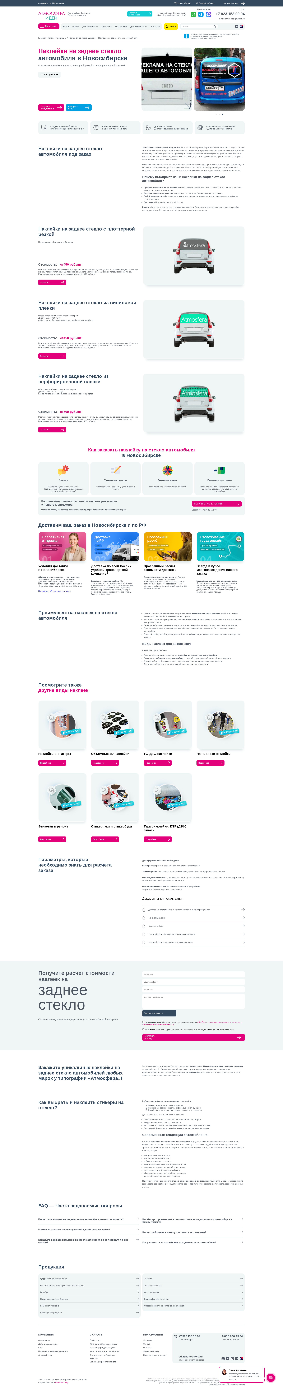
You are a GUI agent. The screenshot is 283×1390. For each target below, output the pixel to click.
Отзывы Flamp (45, 1355)
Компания (46, 1334)
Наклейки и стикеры (54, 754)
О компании (44, 1340)
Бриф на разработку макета (103, 1362)
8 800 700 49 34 (232, 1336)
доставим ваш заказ (163, 129)
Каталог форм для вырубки (103, 1347)
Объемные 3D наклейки (110, 754)
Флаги (66, 26)
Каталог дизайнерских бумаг (103, 1344)
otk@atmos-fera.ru (191, 1356)
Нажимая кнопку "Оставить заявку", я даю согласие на (192, 1023)
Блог (40, 1347)
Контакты (156, 26)
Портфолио (121, 26)
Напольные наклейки (213, 754)
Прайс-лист (95, 1340)
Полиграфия (58, 3)
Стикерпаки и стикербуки (111, 826)
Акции (173, 26)
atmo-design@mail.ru (235, 19)
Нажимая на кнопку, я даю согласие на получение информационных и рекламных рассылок (189, 1029)
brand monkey (61, 1382)
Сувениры (43, 3)
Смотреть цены (73, 107)
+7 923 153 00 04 (230, 14)
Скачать (96, 1334)
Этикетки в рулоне (53, 826)
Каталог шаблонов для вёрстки (105, 1351)
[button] (216, 114)
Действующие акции (48, 1344)
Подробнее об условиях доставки (54, 591)
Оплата (146, 1344)
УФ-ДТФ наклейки (158, 754)
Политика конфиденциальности (53, 1351)
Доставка (107, 26)
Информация (153, 1334)
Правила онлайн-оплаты (155, 1355)
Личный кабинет (207, 3)
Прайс (75, 26)
